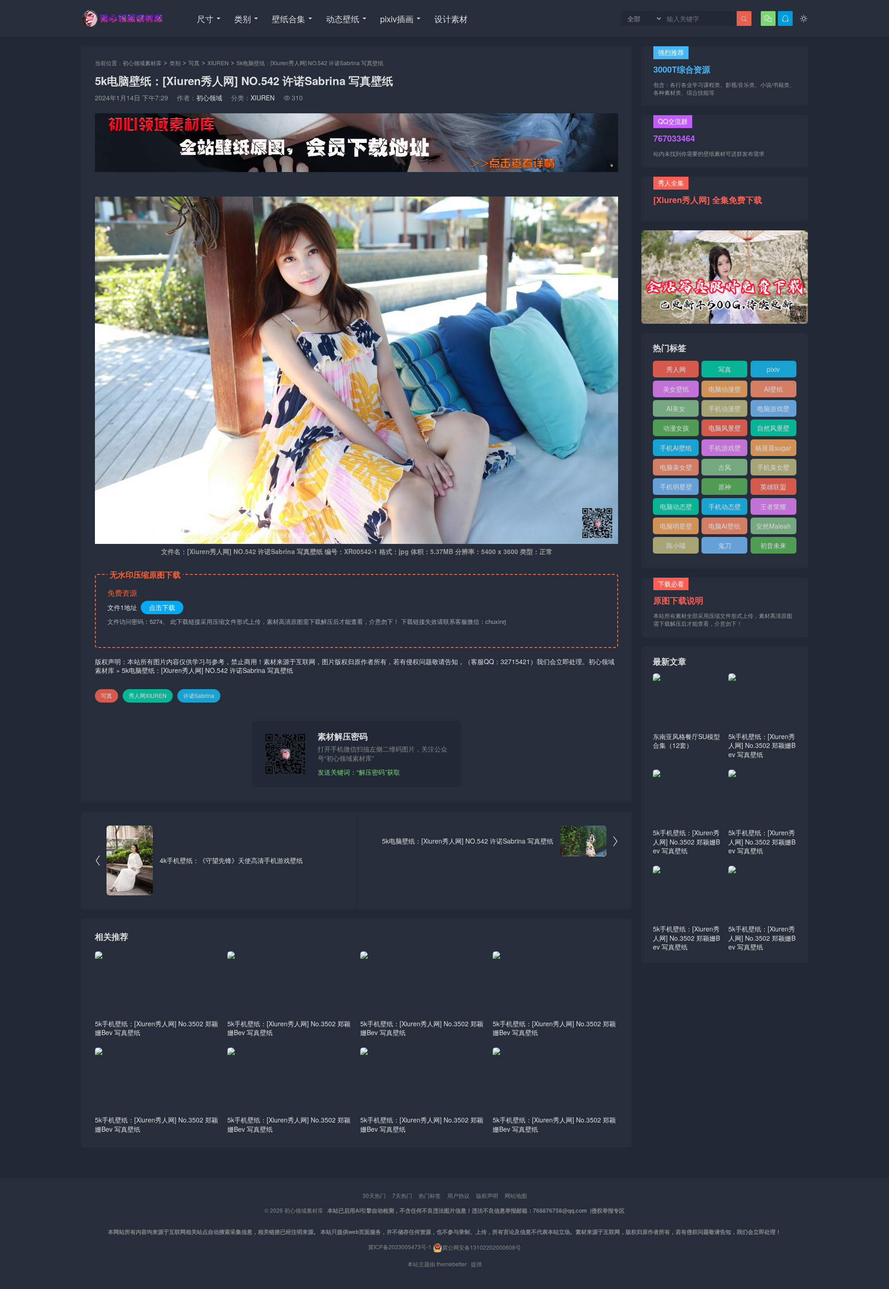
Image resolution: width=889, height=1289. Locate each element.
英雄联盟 (773, 486)
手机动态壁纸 (724, 508)
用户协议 (458, 1195)
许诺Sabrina (198, 695)
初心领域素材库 (142, 63)
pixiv (773, 369)
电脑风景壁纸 (724, 429)
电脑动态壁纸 (676, 508)
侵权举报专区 (608, 1210)
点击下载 (162, 607)
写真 (194, 63)
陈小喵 (676, 545)
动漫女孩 (676, 427)
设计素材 (451, 18)
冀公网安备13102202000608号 (481, 1247)
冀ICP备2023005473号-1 (400, 1247)
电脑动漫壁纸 (724, 390)
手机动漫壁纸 (724, 410)
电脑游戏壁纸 (773, 410)
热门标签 (430, 1195)
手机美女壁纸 (773, 469)
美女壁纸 (676, 389)
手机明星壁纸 (676, 488)
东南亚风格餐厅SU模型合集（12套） (686, 741)
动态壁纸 (342, 18)
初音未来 (773, 545)
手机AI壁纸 (676, 447)
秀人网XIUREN (148, 695)
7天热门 (402, 1195)
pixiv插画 (396, 18)
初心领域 (209, 97)
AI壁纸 (773, 389)
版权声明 (487, 1195)
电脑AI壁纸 (724, 525)
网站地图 (516, 1195)
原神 (724, 486)
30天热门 (374, 1195)
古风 (724, 467)
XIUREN (218, 63)
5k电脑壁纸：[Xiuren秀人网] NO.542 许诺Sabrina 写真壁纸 (207, 670)
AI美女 (675, 408)
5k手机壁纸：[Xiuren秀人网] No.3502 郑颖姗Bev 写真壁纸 (156, 1028)
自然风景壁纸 (773, 429)
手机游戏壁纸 (724, 449)
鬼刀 (724, 545)
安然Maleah (773, 525)
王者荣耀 (773, 506)
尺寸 (205, 18)
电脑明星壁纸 (676, 527)
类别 (242, 18)
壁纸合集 (288, 18)
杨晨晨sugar (773, 447)
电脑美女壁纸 (676, 469)
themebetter (452, 1264)
